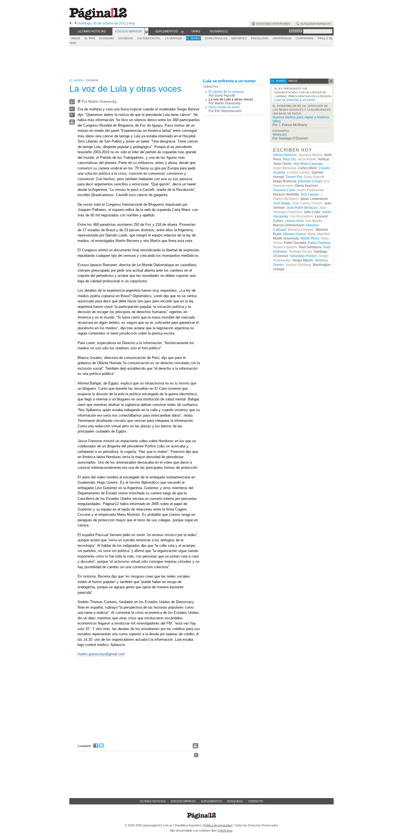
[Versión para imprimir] (72, 123)
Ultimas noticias (153, 801)
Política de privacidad (217, 825)
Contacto (255, 801)
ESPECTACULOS (216, 38)
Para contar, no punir (224, 107)
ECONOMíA (106, 38)
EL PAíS (89, 38)
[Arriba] (196, 756)
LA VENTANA (173, 38)
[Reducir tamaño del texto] (72, 116)
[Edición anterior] (70, 23)
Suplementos (211, 801)
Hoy (132, 23)
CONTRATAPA (305, 38)
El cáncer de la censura (226, 92)
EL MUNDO (193, 38)
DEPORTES (239, 38)
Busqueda (235, 801)
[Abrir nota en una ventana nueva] (72, 103)
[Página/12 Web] (98, 19)
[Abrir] (146, 31)
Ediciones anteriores (272, 23)
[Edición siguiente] (76, 23)
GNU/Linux (225, 830)
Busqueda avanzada (315, 23)
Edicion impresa (183, 801)
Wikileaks (280, 134)
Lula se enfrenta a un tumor (229, 81)
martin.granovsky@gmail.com (101, 654)
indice (292, 80)
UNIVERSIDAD (282, 38)
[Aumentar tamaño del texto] (72, 110)
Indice (75, 38)
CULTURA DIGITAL (149, 38)
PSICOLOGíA (259, 38)
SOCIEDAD (125, 38)
